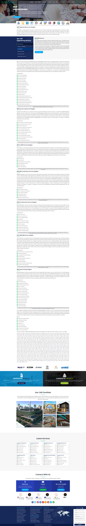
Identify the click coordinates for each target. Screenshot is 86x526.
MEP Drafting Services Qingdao (21, 307)
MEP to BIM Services (25, 145)
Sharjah (47, 356)
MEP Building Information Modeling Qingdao (43, 168)
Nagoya (24, 350)
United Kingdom (35, 359)
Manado (48, 347)
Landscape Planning (20, 452)
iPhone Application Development (35, 509)
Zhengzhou (23, 361)
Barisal (18, 335)
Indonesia (20, 343)
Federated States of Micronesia (55, 339)
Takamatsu (65, 356)
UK (21, 359)
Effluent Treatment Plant (34, 452)
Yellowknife (67, 360)
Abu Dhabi (26, 333)
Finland (63, 339)
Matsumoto (44, 348)
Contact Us (17, 15)
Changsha (64, 337)
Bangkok (57, 334)
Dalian (49, 338)
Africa (40, 333)
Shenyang (50, 356)
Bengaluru (41, 335)
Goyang (18, 342)
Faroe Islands (49, 339)
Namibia (36, 350)
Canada (25, 337)
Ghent (53, 341)
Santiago (51, 355)
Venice (68, 359)
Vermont (18, 360)
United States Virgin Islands (50, 359)
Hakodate (25, 342)
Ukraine (23, 359)
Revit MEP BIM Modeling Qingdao (28, 266)
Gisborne (58, 341)
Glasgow (64, 341)
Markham (18, 348)
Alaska (61, 333)
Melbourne (18, 350)
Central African (52, 337)
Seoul (30, 356)
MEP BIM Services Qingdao (21, 168)
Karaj (60, 343)
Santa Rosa (48, 355)
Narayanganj (58, 350)
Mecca (63, 348)
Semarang (22, 356)
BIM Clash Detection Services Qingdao (36, 199)
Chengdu (25, 338)
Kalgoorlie (46, 343)
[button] (6, 11)
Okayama (38, 351)
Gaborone (22, 341)
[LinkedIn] (40, 502)
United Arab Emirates (30, 359)
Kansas (58, 343)
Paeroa (49, 351)
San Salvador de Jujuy (30, 355)
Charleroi (22, 338)
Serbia (32, 356)
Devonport (21, 339)
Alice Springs (27, 334)
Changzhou (18, 338)
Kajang (44, 343)
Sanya (60, 355)
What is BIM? (60, 458)
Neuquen (22, 351)
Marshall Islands (25, 348)
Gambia (26, 341)
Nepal (68, 350)
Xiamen (59, 360)
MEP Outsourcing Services (48, 446)
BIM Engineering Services (48, 457)
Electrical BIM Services (48, 464)
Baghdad (30, 334)
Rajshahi (65, 352)
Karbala (62, 343)
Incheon (66, 342)
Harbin (54, 342)
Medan (65, 348)
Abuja (29, 333)
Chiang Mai (30, 338)
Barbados (64, 334)
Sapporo (62, 355)
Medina (68, 348)
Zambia (20, 361)
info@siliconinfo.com (61, 487)
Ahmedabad (43, 333)
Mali (41, 347)
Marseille (21, 348)
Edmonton (32, 339)
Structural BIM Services (48, 463)
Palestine (57, 351)
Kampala (50, 343)
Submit (79, 524)
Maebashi (18, 347)
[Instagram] (38, 502)
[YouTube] (48, 502)
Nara (55, 350)
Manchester (54, 347)
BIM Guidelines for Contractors (62, 457)
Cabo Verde (55, 335)
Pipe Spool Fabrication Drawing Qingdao (31, 232)
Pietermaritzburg (50, 352)
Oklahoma (41, 351)
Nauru (61, 350)
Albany (66, 333)
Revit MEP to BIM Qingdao (20, 266)
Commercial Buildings (21, 464)
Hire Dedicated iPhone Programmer (35, 512)
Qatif (56, 352)
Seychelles (38, 356)
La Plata (52, 346)
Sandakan (34, 355)
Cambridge (21, 337)
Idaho (61, 342)
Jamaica (34, 343)
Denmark (18, 339)
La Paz (50, 346)
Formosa (67, 339)
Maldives (39, 347)
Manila (61, 347)
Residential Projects (20, 450)
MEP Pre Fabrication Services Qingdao (57, 232)
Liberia (38, 346)
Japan (36, 343)
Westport (56, 360)
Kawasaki (64, 343)
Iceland (59, 342)
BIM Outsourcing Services (48, 460)
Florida (65, 339)
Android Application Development (35, 510)
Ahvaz (46, 333)
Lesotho (31, 346)
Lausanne (25, 346)
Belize (36, 335)
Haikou (20, 342)
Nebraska (63, 350)
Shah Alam (41, 356)
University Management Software (35, 521)
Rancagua (67, 352)
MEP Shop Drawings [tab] (21, 51)
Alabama (58, 333)
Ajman (48, 333)
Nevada (25, 351)
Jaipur (31, 343)
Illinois (63, 342)
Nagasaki (21, 350)
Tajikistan (62, 356)
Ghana (49, 341)
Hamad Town (31, 342)
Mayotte (58, 348)
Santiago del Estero (56, 355)
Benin (44, 335)
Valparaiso (55, 359)
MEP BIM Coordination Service (49, 449)
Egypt (35, 339)
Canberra (27, 337)
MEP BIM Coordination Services (27, 171)
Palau (51, 351)
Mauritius (55, 348)
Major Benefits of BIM (61, 463)
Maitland (23, 347)
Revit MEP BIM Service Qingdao (25, 235)
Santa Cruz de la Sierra (40, 355)
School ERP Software (33, 519)
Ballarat (47, 334)
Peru (40, 352)
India (68, 342)
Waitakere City (26, 360)
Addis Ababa (34, 333)
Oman (44, 351)
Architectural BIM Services (48, 461)
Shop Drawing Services (21, 457)
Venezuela (65, 359)
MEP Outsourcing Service (26, 109)
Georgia (38, 341)
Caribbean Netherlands (37, 337)
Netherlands (18, 351)
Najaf (29, 350)
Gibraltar (55, 341)
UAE (17, 359)
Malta (46, 347)
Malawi (33, 347)
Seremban (34, 356)
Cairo (60, 335)
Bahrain (40, 334)
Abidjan (23, 333)
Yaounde (64, 360)
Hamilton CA (45, 342)
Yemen (18, 361)
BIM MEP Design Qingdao (52, 168)
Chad (54, 337)
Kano (55, 343)
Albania (63, 333)
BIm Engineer (46, 458)
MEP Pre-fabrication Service (27, 202)
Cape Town (30, 337)
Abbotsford (18, 333)
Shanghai (44, 356)
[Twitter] (35, 502)
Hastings (56, 342)
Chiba (33, 338)
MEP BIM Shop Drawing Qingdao (37, 307)
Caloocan (67, 335)
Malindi (44, 347)
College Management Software (34, 520)
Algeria (21, 334)
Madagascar (64, 346)
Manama (51, 347)
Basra (22, 335)
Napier (51, 350)
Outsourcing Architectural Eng (22, 446)
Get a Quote (21, 383)
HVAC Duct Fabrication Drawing (35, 464)
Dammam (51, 338)
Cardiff (33, 337)
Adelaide (37, 333)
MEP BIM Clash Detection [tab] (22, 56)
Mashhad (36, 348)
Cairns (58, 335)
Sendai (25, 356)
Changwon (67, 337)
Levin (35, 346)
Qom (60, 352)
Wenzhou (44, 360)
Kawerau (68, 343)
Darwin (63, 338)
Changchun (60, 337)
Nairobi (27, 350)
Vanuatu (62, 359)
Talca (68, 356)
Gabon (20, 341)
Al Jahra (53, 333)
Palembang (54, 351)
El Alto (37, 339)
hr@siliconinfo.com (43, 487)
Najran (31, 350)
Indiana (18, 343)
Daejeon (44, 338)
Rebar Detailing (20, 458)
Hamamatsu (35, 342)
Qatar (54, 352)
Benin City (46, 335)
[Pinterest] (43, 502)
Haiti (22, 342)
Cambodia (18, 337)
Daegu (42, 338)
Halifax (28, 342)
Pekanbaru (31, 352)
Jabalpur (29, 343)
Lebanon (28, 346)
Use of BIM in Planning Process (62, 460)
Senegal (27, 356)
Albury (68, 333)
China (39, 338)
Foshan (18, 341)
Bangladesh (61, 334)
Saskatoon (65, 355)
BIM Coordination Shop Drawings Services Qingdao (24, 199)
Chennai (27, 338)
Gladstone (61, 341)
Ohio (36, 351)
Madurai (68, 346)
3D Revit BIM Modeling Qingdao (48, 266)
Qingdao (58, 352)
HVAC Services (33, 457)
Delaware (67, 338)
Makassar (26, 347)
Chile (35, 338)
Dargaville (59, 338)
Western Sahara (52, 360)
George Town (34, 341)
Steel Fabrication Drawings (21, 460)
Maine (21, 347)
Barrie (20, 335)
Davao (65, 338)
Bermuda (51, 335)
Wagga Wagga (22, 360)
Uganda (19, 359)
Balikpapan (43, 334)
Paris (28, 352)
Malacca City (30, 347)
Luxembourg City (46, 346)
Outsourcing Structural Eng (35, 446)
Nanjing (44, 350)
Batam (24, 335)
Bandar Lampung (50, 334)
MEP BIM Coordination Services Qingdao (55, 199)
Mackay (61, 346)
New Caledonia (28, 351)
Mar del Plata (67, 347)
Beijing (29, 335)
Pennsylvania (35, 352)
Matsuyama (48, 348)
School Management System (34, 517)
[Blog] (45, 502)
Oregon (47, 351)
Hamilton (41, 342)
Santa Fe (45, 355)
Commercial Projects (34, 463)
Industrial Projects (20, 449)
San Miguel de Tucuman (22, 355)
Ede (26, 339)
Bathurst (26, 335)
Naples (53, 350)
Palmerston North (61, 351)
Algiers (24, 334)
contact (63, 331)
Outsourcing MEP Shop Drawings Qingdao (57, 307)
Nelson (66, 350)
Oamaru (34, 351)
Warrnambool (34, 360)
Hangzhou (48, 342)
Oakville (32, 351)
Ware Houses (20, 461)
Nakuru (33, 350)
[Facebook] (32, 502)
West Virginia (48, 360)
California (64, 335)
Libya (42, 346)
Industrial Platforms (20, 463)
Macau (55, 346)
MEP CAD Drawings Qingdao (21, 232)
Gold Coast (67, 341)
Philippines (46, 352)
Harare (52, 342)
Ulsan (25, 359)
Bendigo (39, 335)
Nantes (49, 350)
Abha (21, 333)
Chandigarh (57, 337)
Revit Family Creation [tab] (21, 53)
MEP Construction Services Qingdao (47, 232)
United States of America (41, 359)
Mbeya (61, 348)
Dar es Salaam (56, 338)
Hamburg (38, 342)
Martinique (29, 348)
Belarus (31, 335)
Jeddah (38, 343)
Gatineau (28, 341)
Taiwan (57, 356)
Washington (38, 360)
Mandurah (58, 347)
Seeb (19, 356)
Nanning (46, 350)
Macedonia (57, 346)
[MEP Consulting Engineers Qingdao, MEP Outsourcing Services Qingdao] (7, 2)
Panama (66, 351)
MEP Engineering (26, 27)
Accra (31, 333)
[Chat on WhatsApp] (53, 502)
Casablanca (42, 337)
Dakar (47, 338)
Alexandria (18, 334)
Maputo (63, 347)
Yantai (61, 360)
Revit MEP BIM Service (48, 452)
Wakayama (30, 360)
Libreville (40, 346)
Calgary (62, 335)
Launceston (22, 346)
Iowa (26, 343)
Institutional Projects (61, 446)
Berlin (49, 335)
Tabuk (55, 356)
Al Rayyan (55, 333)
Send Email (60, 489)
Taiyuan (60, 356)
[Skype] (51, 502)
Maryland (33, 348)
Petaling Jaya (43, 352)
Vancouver (59, 359)
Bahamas (33, 334)
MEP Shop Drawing (24, 269)
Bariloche (67, 334)
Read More (38, 52)
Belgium (34, 335)
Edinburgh (29, 339)
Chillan (37, 338)
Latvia (19, 346)
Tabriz (53, 356)
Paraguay (22, 352)
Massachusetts (40, 348)
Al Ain (50, 333)
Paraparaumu (26, 352)
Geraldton (43, 341)
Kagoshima (41, 343)
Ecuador (24, 339)
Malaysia (36, 347)
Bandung (54, 334)
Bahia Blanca (37, 334)
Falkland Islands (44, 339)
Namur (38, 350)
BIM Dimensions (60, 464)
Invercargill (24, 343)
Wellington (41, 360)
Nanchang (40, 350)
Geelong (31, 341)
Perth (38, 352)
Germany (46, 341)
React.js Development (33, 513)
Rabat (62, 352)
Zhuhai (26, 361)
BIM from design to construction (62, 461)
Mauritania (51, 348)
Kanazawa (53, 343)
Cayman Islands (47, 337)
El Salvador (40, 339)
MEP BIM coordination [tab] (21, 46)
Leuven (34, 346)
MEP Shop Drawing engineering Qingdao (46, 307)
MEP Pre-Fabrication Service (48, 450)
